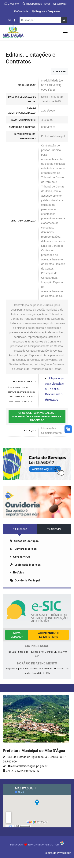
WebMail (61, 3)
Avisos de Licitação (26, 541)
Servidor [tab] (55, 529)
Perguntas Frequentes (47, 11)
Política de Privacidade (57, 852)
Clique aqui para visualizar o (54, 389)
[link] (37, 464)
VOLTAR (60, 71)
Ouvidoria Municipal (27, 581)
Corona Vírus (21, 557)
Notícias (18, 573)
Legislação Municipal (27, 565)
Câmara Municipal (25, 549)
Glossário (13, 3)
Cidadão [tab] (21, 529)
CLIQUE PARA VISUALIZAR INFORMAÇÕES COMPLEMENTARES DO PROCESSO (37, 416)
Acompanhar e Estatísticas (48, 635)
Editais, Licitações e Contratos (30, 58)
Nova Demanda (16, 635)
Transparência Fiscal (37, 3)
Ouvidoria (22, 11)
